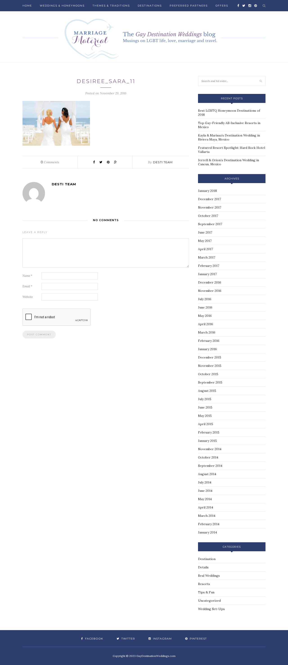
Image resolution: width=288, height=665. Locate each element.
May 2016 (205, 316)
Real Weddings (209, 576)
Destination (207, 559)
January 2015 (207, 441)
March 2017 (206, 257)
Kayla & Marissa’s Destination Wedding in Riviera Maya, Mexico (229, 137)
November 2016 (209, 291)
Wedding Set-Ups (211, 609)
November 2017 (209, 207)
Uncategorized (209, 601)
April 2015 (205, 424)
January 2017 (207, 274)
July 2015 (204, 399)
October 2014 (208, 457)
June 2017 (205, 232)
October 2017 (208, 216)
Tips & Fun (206, 592)
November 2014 (209, 449)
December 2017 (209, 199)
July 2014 (204, 482)
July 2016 (204, 299)
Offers (222, 5)
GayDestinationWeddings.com (156, 656)
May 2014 (205, 499)
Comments (50, 162)
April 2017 (205, 249)
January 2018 (207, 191)
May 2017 (205, 241)
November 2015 (209, 366)
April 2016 (205, 324)
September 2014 (210, 466)
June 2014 (205, 491)
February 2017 (208, 266)
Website (27, 297)
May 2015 (205, 416)
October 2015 (208, 374)
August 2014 (207, 474)
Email (27, 286)
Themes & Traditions (111, 5)
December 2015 (209, 357)
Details (203, 567)
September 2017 (210, 224)
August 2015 (207, 391)
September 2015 (210, 382)
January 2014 (207, 532)
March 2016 (206, 332)
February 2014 (208, 524)
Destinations (150, 5)
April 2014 (205, 507)
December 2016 (209, 282)
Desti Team (163, 162)
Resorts (204, 584)
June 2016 (205, 307)
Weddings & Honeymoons (62, 5)
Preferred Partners (189, 5)
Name (27, 276)
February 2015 (208, 432)
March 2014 (206, 516)
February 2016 (208, 341)
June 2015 (205, 407)
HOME (27, 5)
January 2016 (207, 349)
